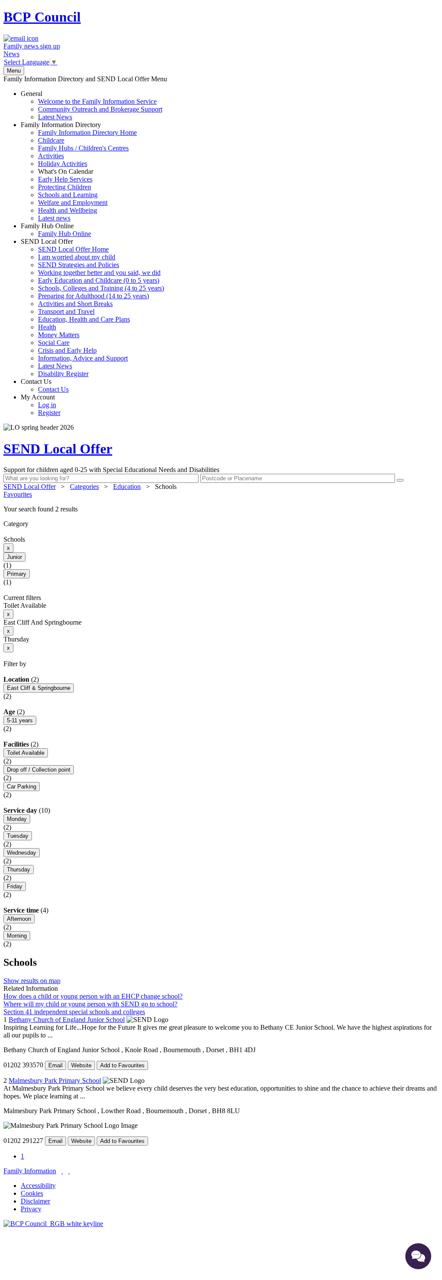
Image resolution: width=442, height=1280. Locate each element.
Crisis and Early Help (67, 350)
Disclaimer (35, 1201)
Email (55, 1065)
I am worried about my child (76, 257)
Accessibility (38, 1185)
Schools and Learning (68, 194)
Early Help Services (65, 179)
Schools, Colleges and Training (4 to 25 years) (101, 288)
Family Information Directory (79, 171)
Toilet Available (25, 753)
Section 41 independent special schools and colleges (74, 1011)
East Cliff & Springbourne (38, 688)
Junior (14, 557)
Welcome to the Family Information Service (97, 101)
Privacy (31, 1209)
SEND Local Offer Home (73, 249)
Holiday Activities (62, 163)
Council (42, 17)
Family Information (29, 1171)
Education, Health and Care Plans (84, 319)
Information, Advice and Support (83, 358)
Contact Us (45, 385)
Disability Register (63, 373)
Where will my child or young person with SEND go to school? (90, 1004)
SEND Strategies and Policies (78, 264)
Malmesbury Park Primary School (55, 1080)
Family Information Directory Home (87, 132)
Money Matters (58, 334)
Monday (17, 819)
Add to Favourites (122, 1065)
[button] (221, 509)
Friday (14, 886)
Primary (16, 574)
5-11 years (20, 720)
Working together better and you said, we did (99, 272)
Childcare (51, 140)
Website (81, 1065)
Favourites (17, 494)
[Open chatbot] (418, 1256)
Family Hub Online (56, 229)
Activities (51, 156)
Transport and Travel (66, 311)
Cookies (32, 1193)
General (91, 105)
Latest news (54, 218)
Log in (47, 405)
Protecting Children (64, 187)
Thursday (18, 869)
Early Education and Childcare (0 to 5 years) (98, 280)
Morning (17, 935)
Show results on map (31, 980)
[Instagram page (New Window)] (69, 1171)
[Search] (400, 480)
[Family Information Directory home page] (53, 1223)
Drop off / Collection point (38, 769)
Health (47, 327)
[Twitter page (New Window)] (62, 1171)
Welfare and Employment (72, 202)
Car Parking (21, 786)
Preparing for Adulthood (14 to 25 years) (93, 296)
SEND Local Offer (92, 307)
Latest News (55, 117)
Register (49, 412)
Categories (84, 486)
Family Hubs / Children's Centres (83, 148)
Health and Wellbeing (67, 210)
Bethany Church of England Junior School (67, 1019)
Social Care (53, 342)
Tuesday (17, 836)
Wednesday (21, 852)
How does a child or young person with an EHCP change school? (93, 996)
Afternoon (19, 919)
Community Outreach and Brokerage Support (100, 109)
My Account (40, 404)
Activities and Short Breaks (75, 303)
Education (127, 486)
